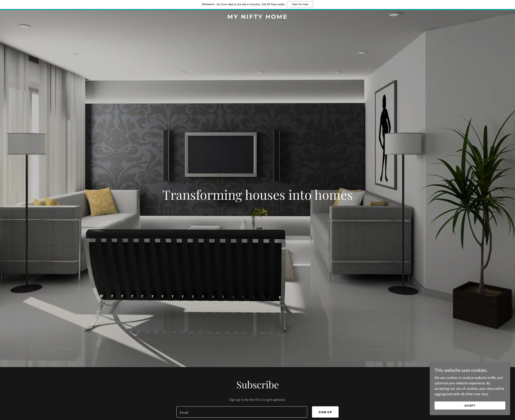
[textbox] (241, 412)
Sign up (325, 412)
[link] (257, 17)
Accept (470, 405)
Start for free (300, 4)
